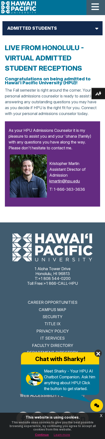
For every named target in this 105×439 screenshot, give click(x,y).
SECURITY (52, 316)
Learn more (62, 435)
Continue (42, 435)
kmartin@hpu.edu (64, 181)
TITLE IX (52, 323)
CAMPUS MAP (52, 309)
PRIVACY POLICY (52, 331)
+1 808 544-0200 (54, 278)
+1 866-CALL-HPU (60, 283)
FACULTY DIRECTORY (52, 345)
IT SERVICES (52, 338)
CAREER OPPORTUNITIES (52, 302)
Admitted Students (32, 28)
